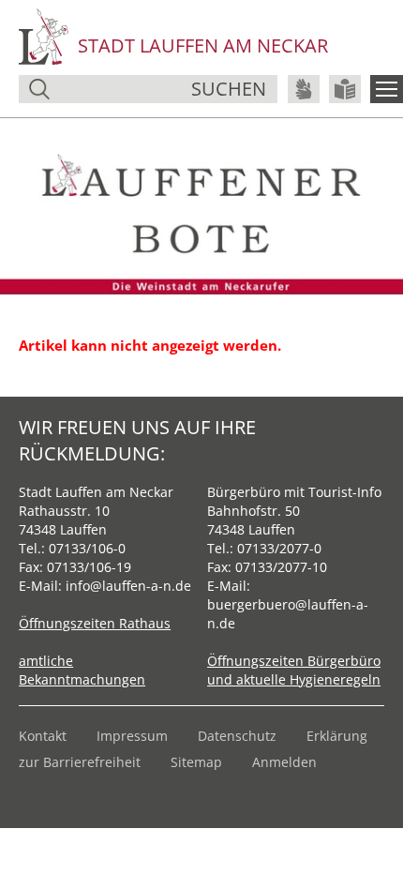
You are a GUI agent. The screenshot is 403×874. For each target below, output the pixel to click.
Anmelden (284, 762)
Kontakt (43, 736)
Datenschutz (237, 736)
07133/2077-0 (279, 548)
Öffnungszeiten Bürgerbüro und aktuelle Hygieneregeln (294, 670)
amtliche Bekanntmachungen (82, 670)
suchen (228, 88)
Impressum (132, 736)
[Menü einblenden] (386, 89)
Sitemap (196, 762)
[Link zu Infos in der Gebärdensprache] (304, 89)
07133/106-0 (87, 548)
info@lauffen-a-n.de (128, 586)
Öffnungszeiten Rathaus (95, 623)
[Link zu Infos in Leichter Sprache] (345, 89)
